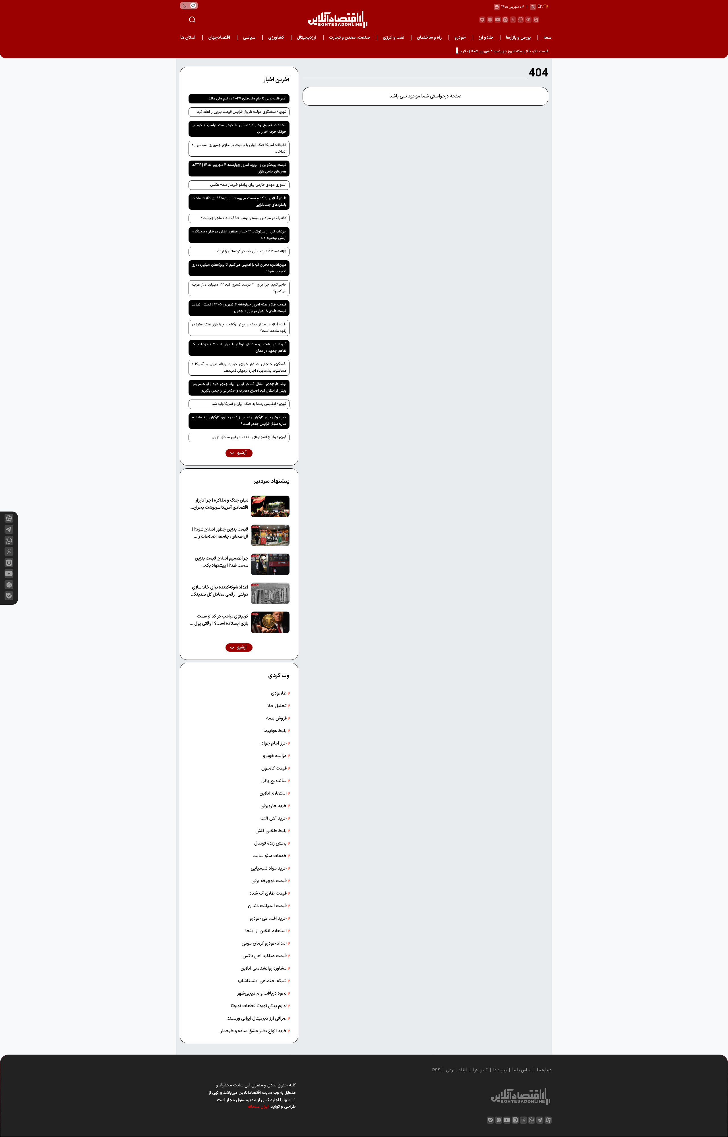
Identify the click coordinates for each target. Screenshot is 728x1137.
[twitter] (513, 19)
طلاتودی (279, 693)
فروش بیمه (277, 718)
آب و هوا (480, 1070)
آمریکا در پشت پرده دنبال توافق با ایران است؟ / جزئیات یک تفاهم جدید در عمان (239, 348)
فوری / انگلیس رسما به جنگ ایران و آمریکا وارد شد (249, 404)
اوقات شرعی (456, 1070)
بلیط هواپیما (275, 730)
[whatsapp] (521, 19)
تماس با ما (521, 1070)
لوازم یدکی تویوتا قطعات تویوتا (259, 1006)
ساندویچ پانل (274, 781)
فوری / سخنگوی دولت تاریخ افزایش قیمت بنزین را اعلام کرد (241, 112)
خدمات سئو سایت (270, 856)
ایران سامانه (258, 1106)
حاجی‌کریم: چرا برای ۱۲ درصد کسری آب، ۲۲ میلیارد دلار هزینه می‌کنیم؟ (239, 288)
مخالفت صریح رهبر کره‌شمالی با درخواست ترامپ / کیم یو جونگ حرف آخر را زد (239, 128)
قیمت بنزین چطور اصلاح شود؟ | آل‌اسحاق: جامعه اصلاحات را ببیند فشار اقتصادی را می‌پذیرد (220, 533)
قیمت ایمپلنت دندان (268, 906)
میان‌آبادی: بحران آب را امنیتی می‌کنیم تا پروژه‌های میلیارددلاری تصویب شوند (239, 268)
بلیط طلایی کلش (271, 831)
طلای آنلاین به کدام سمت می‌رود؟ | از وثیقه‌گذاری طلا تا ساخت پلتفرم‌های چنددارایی (239, 202)
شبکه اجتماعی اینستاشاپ (263, 981)
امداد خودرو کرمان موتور (265, 943)
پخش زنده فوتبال (271, 843)
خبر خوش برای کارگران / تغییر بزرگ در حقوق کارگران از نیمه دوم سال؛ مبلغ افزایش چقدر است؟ (239, 421)
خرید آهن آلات (274, 818)
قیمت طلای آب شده (269, 893)
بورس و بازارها (518, 37)
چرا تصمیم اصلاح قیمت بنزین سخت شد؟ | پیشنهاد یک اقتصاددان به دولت (221, 562)
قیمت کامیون (274, 768)
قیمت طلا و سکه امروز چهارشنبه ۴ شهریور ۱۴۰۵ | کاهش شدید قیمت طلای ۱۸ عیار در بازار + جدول (239, 308)
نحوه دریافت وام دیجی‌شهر (262, 993)
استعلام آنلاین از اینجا (266, 931)
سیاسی (249, 37)
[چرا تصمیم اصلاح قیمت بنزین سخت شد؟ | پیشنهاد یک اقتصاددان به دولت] (270, 564)
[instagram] (505, 19)
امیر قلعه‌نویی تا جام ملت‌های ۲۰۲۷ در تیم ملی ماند (247, 98)
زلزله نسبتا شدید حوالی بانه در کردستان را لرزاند (251, 251)
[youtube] (498, 19)
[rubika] (490, 19)
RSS (436, 1070)
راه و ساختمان (429, 37)
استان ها (187, 37)
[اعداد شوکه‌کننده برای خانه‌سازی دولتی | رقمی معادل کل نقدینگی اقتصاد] (270, 593)
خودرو (460, 37)
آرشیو (241, 453)
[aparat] (536, 19)
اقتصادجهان (219, 37)
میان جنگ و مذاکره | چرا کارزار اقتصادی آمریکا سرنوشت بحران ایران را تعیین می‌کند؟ (220, 504)
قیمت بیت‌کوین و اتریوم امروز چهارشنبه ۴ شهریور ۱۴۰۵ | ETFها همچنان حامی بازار (239, 168)
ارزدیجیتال (306, 37)
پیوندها (500, 1070)
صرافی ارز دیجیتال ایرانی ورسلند (257, 1018)
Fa (546, 7)
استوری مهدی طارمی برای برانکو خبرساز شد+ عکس (248, 185)
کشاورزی (276, 37)
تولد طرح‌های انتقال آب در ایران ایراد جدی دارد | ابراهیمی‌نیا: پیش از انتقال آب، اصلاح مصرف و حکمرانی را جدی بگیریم (239, 387)
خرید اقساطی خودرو (269, 918)
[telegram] (528, 19)
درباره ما (544, 1070)
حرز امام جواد (274, 743)
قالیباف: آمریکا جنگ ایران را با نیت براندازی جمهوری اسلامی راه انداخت (239, 148)
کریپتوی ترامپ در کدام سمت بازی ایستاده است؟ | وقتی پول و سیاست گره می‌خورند (219, 620)
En (540, 7)
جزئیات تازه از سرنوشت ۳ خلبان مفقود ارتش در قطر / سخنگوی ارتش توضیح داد (239, 235)
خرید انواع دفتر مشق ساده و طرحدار (254, 1031)
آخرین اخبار (276, 80)
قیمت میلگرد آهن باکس (265, 956)
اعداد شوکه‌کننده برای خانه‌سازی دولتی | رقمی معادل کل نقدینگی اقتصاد (219, 591)
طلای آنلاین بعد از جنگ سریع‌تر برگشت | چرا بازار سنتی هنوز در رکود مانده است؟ (239, 328)
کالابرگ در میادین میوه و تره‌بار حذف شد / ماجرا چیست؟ (243, 218)
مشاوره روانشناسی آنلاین (264, 968)
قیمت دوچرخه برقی (269, 881)
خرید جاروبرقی (274, 806)
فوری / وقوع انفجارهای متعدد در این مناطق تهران (249, 437)
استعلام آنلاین (274, 793)
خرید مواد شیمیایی (269, 868)
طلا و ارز (486, 37)
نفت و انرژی (393, 37)
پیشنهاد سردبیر (271, 481)
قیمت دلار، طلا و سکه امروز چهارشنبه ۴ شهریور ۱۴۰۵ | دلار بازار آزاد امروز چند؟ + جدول (484, 51)
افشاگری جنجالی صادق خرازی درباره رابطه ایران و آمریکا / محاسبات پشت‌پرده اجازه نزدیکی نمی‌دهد (239, 367)
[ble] (482, 19)
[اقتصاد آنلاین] (337, 19)
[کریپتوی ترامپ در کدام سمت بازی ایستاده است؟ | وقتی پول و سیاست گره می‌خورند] (270, 622)
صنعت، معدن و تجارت (349, 37)
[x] (9, 551)
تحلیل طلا (277, 705)
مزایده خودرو (275, 756)
